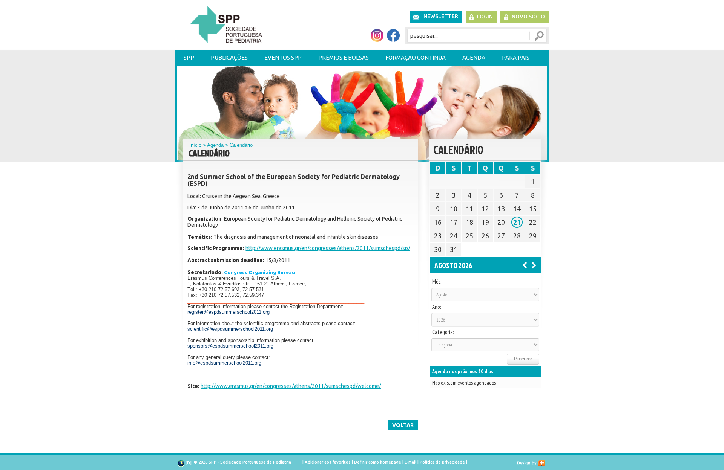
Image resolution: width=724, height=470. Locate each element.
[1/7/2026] (524, 264)
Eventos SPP (283, 57)
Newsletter (440, 16)
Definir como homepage (377, 462)
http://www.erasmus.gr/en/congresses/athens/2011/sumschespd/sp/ (327, 248)
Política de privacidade (442, 462)
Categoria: (443, 332)
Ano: (436, 307)
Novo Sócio (528, 17)
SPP (189, 57)
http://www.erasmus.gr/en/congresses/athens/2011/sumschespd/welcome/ (291, 386)
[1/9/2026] (533, 264)
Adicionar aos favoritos (328, 462)
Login (485, 17)
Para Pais (515, 57)
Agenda (473, 57)
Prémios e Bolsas (343, 57)
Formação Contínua (415, 57)
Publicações (229, 57)
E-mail (410, 462)
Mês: (436, 281)
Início (195, 145)
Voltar (403, 425)
